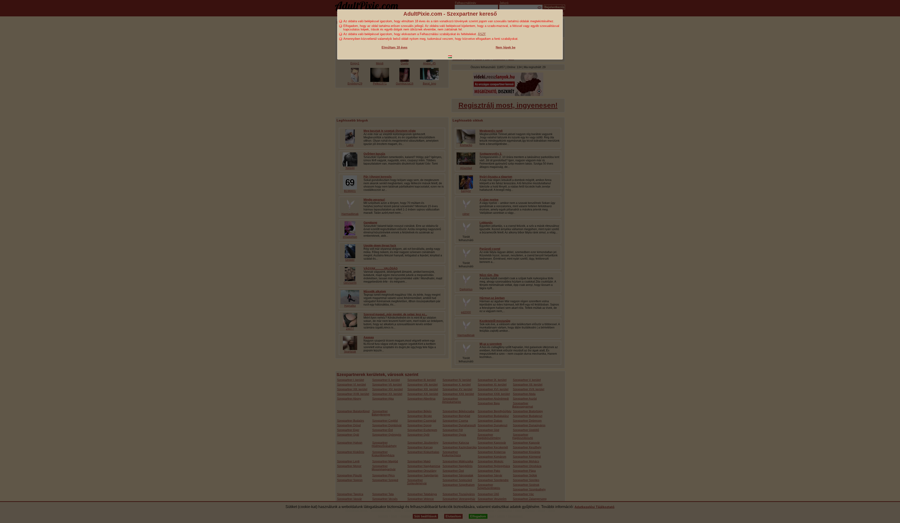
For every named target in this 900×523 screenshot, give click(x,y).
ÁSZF (482, 34)
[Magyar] (450, 56)
